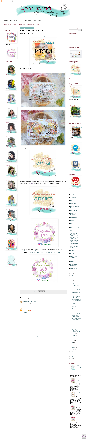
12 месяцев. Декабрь (75, 285)
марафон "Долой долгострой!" (73, 257)
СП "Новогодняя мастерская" (73, 225)
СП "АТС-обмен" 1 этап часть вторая (76, 304)
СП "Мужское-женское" (74, 223)
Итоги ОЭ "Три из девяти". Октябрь (75, 316)
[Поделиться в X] (41, 291)
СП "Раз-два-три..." (74, 235)
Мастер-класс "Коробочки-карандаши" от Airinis (76, 330)
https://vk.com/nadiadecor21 (30, 250)
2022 (72, 278)
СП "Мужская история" (74, 222)
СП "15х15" (72, 201)
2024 (72, 275)
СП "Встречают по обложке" (75, 204)
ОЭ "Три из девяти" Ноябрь (75, 324)
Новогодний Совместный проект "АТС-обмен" (76, 319)
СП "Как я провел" (73, 216)
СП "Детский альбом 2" (74, 209)
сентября (74, 335)
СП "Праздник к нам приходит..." (74, 231)
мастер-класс (72, 261)
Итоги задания (26, 292)
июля (73, 338)
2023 (72, 277)
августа (73, 337)
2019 (72, 353)
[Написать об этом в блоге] (40, 291)
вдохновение (72, 251)
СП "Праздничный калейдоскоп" (73, 234)
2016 (72, 358)
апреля (73, 344)
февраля (73, 347)
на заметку (72, 263)
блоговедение (73, 250)
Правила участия (22, 24)
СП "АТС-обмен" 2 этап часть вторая (76, 287)
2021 (72, 280)
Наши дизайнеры (30, 24)
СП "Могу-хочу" (73, 220)
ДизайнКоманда (73, 197)
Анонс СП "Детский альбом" (78, 393)
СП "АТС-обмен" (73, 203)
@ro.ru (31, 183)
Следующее (22, 334)
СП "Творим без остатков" (75, 238)
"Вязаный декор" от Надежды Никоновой (40, 216)
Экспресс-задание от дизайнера (74, 247)
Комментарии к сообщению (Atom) (33, 336)
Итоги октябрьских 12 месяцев (76, 327)
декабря (73, 282)
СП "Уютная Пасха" (74, 240)
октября (73, 333)
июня (73, 340)
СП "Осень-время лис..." (74, 229)
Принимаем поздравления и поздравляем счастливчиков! (78, 419)
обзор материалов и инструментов (74, 265)
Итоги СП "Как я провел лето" (76, 321)
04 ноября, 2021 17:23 (34, 308)
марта (73, 345)
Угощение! (78, 405)
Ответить (25, 304)
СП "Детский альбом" (74, 210)
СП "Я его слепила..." (74, 243)
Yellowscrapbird (26, 308)
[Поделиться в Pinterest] (44, 291)
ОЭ (71, 200)
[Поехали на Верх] (84, 437)
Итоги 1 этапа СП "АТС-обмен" (76, 290)
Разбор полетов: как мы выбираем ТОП (78, 380)
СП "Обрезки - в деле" (74, 227)
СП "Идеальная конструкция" (73, 214)
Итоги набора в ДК (75, 302)
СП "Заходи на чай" (74, 212)
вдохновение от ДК (74, 253)
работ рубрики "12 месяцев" (43, 36)
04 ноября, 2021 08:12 (33, 301)
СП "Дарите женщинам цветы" (74, 207)
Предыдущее (63, 334)
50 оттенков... (73, 194)
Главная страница (7, 24)
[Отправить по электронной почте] (39, 291)
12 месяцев (72, 193)
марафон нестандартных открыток (75, 259)
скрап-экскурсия (73, 268)
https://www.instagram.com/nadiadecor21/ (36, 252)
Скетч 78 (73, 308)
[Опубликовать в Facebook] (43, 291)
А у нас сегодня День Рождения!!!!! (78, 366)
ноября (73, 283)
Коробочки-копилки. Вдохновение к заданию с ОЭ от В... (76, 312)
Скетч (71, 244)
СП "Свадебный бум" (74, 237)
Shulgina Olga (26, 301)
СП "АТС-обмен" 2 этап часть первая (76, 297)
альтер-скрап (72, 248)
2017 (72, 356)
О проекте (15, 24)
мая (72, 342)
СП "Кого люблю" (73, 217)
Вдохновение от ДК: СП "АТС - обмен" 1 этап (76, 300)
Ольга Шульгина (43, 70)
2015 (72, 360)
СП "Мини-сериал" (74, 219)
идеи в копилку (73, 254)
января (73, 349)
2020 (72, 351)
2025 (72, 273)
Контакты (37, 24)
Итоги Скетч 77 (74, 306)
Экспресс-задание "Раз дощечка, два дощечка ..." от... (76, 293)
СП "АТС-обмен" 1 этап (76, 310)
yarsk (29, 183)
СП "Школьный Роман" (74, 241)
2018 (72, 354)
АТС (71, 196)
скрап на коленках (73, 267)
